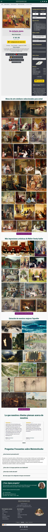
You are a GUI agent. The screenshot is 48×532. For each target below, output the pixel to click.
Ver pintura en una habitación (17, 59)
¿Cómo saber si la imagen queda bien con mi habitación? (15, 467)
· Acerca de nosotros (5, 518)
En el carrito (40, 81)
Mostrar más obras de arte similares (24, 233)
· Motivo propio (19, 510)
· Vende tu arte (19, 511)
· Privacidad (4, 514)
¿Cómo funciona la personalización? (11, 454)
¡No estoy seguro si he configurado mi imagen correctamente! (16, 475)
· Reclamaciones (4, 517)
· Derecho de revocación (6, 516)
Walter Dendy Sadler (21, 4)
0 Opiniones (19, 62)
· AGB (3, 513)
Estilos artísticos (6, 4)
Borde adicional (34, 16)
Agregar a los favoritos (21, 54)
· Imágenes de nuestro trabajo (22, 514)
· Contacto (3, 510)
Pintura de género (14, 4)
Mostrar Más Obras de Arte (24, 409)
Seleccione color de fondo (17, 57)
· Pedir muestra (19, 517)
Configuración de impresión (17, 42)
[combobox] (39, 18)
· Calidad (18, 513)
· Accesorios (19, 516)
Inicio (2, 4)
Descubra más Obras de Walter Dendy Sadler (24, 313)
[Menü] (1, 1)
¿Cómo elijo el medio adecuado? (10, 471)
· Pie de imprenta (4, 511)
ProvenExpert (10, 437)
